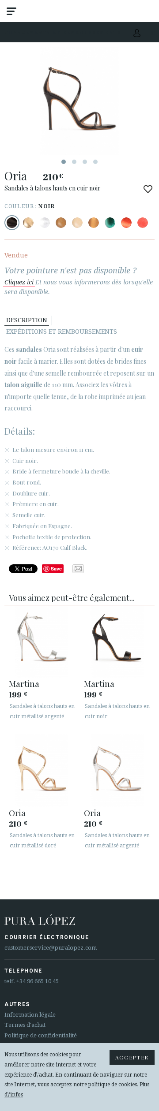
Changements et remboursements (62, 32)
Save (56, 568)
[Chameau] (60, 222)
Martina (24, 683)
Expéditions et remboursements (61, 331)
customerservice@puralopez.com (50, 947)
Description (26, 320)
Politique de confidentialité (40, 1035)
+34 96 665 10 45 (37, 981)
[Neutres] (77, 222)
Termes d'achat (24, 1025)
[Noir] (11, 222)
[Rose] (142, 222)
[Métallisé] (28, 222)
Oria (17, 812)
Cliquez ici (19, 282)
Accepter (132, 1057)
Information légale (30, 1014)
